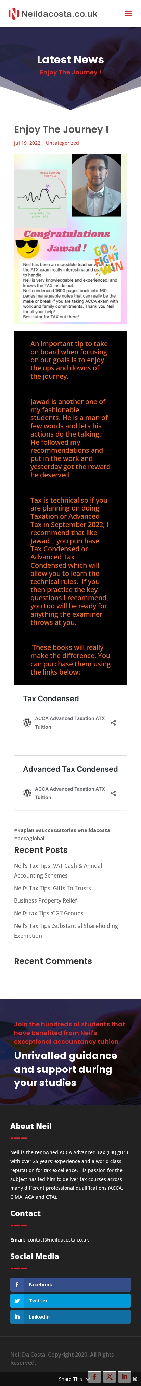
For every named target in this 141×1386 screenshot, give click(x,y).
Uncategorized (62, 143)
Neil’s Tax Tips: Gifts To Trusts (52, 888)
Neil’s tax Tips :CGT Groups (49, 913)
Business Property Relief (45, 900)
